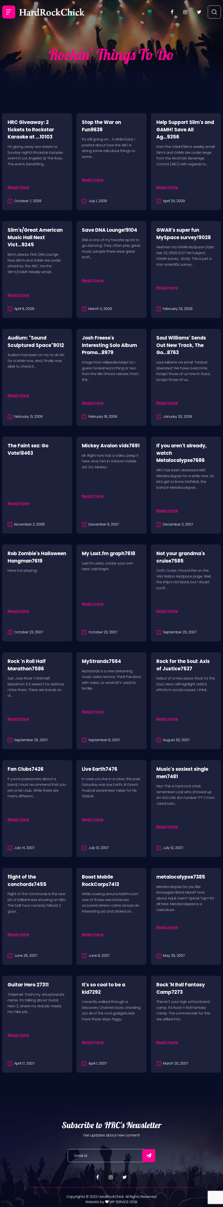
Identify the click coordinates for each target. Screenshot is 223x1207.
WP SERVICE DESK (123, 1201)
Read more (18, 187)
